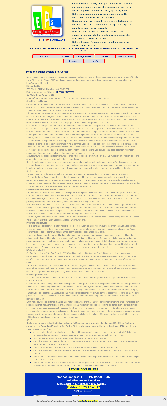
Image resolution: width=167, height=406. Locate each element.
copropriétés (63, 56)
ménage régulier (83, 56)
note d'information (88, 401)
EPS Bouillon (42, 56)
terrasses (73, 61)
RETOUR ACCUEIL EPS (83, 369)
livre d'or (94, 61)
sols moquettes (125, 56)
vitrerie (105, 56)
